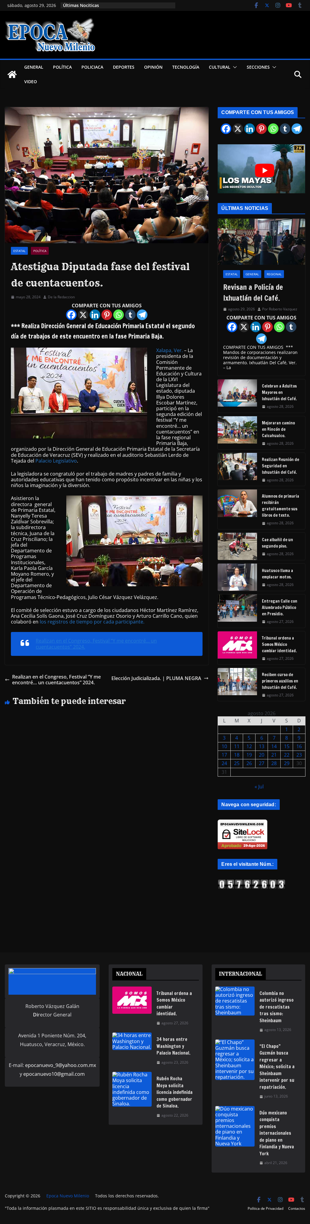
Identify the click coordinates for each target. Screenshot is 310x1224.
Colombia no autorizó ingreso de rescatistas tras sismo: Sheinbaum (276, 1007)
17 (224, 754)
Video (30, 81)
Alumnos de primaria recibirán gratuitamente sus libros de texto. (280, 505)
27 (261, 763)
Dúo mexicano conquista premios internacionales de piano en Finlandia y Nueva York (276, 1133)
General (33, 67)
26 (249, 763)
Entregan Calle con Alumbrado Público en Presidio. (279, 607)
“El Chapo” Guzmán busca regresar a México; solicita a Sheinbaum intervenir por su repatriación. (277, 1066)
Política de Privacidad (265, 1208)
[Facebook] (71, 314)
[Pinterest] (106, 314)
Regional (274, 274)
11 (236, 746)
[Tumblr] (130, 314)
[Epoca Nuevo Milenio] (12, 74)
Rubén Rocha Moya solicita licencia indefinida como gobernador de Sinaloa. (175, 1092)
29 (286, 763)
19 (249, 754)
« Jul (259, 786)
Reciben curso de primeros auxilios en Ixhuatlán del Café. (280, 681)
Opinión (153, 67)
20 (261, 754)
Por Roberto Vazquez (279, 309)
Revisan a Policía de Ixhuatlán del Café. (253, 292)
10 (224, 746)
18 (236, 754)
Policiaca (92, 67)
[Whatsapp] (118, 314)
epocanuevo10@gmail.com (54, 1074)
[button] (233, 67)
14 (274, 746)
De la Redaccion (61, 297)
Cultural (219, 67)
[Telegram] (142, 314)
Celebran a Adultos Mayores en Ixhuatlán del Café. (279, 392)
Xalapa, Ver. (169, 350)
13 (261, 746)
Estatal (19, 251)
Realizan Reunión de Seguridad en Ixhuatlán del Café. (280, 466)
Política (62, 67)
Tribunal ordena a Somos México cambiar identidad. (279, 644)
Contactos (296, 1208)
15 (286, 746)
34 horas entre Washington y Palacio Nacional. (173, 1046)
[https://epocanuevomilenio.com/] (251, 882)
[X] (83, 314)
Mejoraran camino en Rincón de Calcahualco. (278, 429)
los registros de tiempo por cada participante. (92, 621)
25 (236, 763)
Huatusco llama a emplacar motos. (277, 574)
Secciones (258, 67)
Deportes (123, 67)
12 (249, 746)
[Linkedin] (95, 314)
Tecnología (185, 67)
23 (299, 754)
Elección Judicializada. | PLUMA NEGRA (156, 678)
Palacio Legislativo (56, 460)
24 (224, 763)
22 (286, 754)
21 (274, 754)
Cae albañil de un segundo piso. (277, 543)
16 (299, 746)
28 (274, 763)
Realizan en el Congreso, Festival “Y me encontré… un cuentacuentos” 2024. (96, 643)
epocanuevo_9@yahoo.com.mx (60, 1065)
